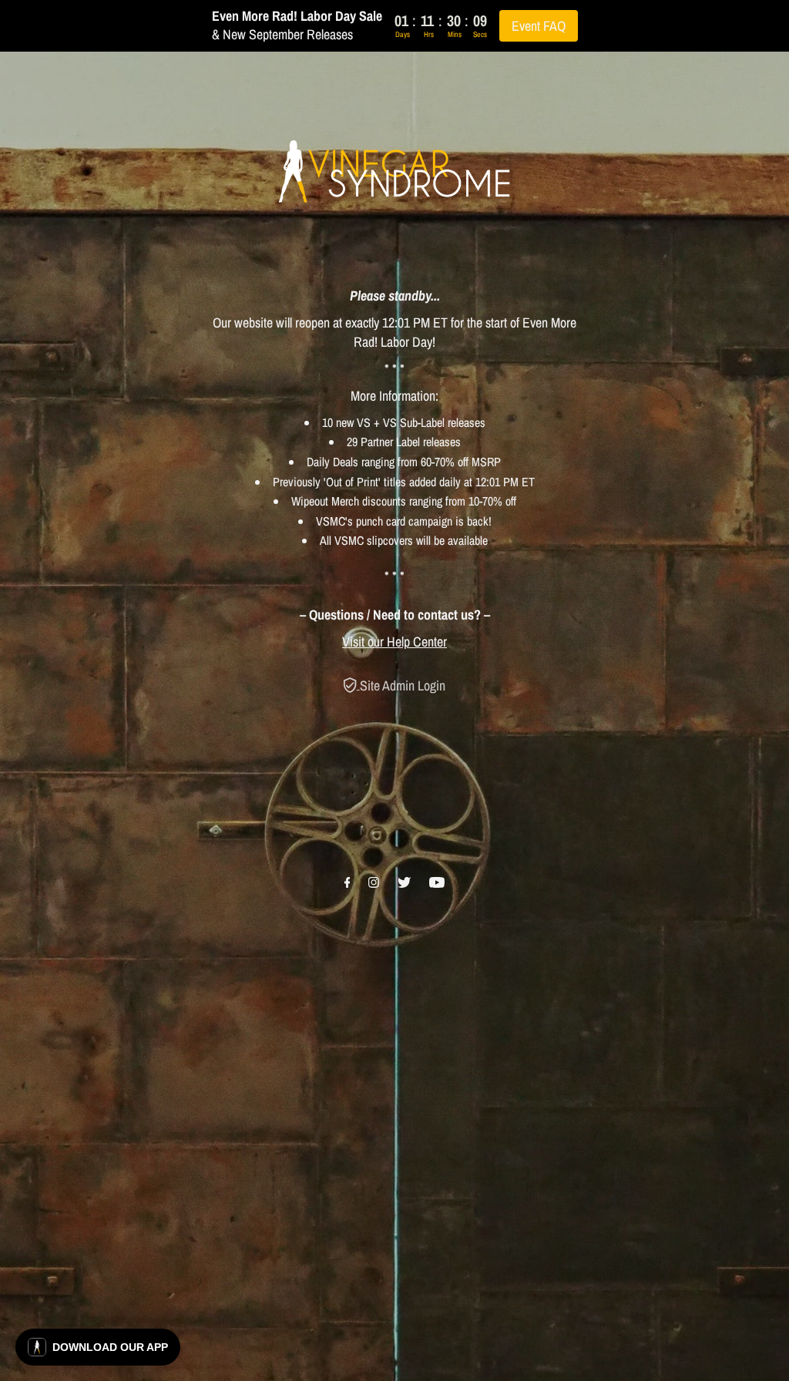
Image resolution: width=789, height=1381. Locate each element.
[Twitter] (404, 883)
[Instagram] (373, 883)
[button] (97, 1347)
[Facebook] (347, 883)
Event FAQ (539, 25)
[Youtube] (436, 883)
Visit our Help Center (394, 641)
